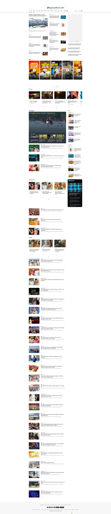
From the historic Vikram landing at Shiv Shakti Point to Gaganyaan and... (51, 474)
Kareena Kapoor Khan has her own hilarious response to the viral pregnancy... (52, 397)
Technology (42, 471)
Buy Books (47, 509)
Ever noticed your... (45, 251)
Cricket (44, 326)
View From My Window (71, 99)
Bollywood (47, 394)
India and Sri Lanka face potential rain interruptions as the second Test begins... (52, 484)
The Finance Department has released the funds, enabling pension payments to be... (53, 272)
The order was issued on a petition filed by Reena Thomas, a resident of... (51, 368)
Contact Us (77, 41)
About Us (69, 509)
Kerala (53, 14)
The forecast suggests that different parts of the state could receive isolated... (52, 221)
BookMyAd (65, 509)
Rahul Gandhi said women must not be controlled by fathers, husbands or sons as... (53, 320)
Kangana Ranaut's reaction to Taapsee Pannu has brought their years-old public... (52, 436)
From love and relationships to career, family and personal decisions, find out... (52, 494)
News (50, 14)
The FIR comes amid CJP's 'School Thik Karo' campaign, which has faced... (51, 426)
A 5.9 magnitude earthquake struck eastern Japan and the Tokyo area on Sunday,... (52, 455)
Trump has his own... (58, 104)
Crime (71, 125)
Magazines (51, 509)
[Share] (47, 32)
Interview (56, 190)
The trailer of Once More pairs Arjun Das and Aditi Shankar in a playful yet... (51, 167)
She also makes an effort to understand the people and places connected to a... (52, 148)
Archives (62, 509)
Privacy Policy (34, 509)
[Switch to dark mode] (78, 10)
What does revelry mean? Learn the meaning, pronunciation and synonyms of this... (52, 463)
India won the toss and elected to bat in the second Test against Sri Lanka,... (51, 358)
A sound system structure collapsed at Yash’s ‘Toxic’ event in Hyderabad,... (51, 291)
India (43, 307)
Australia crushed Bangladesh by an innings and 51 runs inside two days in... (51, 262)
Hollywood (47, 154)
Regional (47, 164)
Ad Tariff (55, 509)
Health (73, 166)
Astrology (42, 490)
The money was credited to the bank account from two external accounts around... (52, 339)
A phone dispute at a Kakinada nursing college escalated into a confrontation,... (52, 301)
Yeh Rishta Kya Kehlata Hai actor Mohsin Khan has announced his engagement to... (52, 231)
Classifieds (58, 509)
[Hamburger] (29, 10)
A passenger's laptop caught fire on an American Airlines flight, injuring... (51, 416)
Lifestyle (69, 166)
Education (42, 461)
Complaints (77, 509)
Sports (42, 326)
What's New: (30, 12)
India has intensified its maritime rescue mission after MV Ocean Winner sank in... (52, 349)
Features (69, 112)
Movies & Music (43, 154)
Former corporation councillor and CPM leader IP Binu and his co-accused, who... (52, 378)
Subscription (43, 509)
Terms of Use (39, 509)
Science (46, 471)
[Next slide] (81, 71)
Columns (31, 99)
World (44, 413)
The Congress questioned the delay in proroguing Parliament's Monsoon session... (52, 310)
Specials (73, 112)
